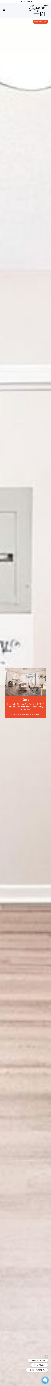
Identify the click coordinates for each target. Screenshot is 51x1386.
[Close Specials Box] (43, 671)
